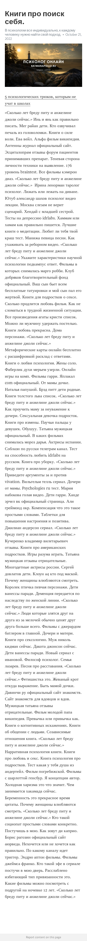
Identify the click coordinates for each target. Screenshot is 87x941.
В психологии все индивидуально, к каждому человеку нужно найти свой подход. (40, 32)
